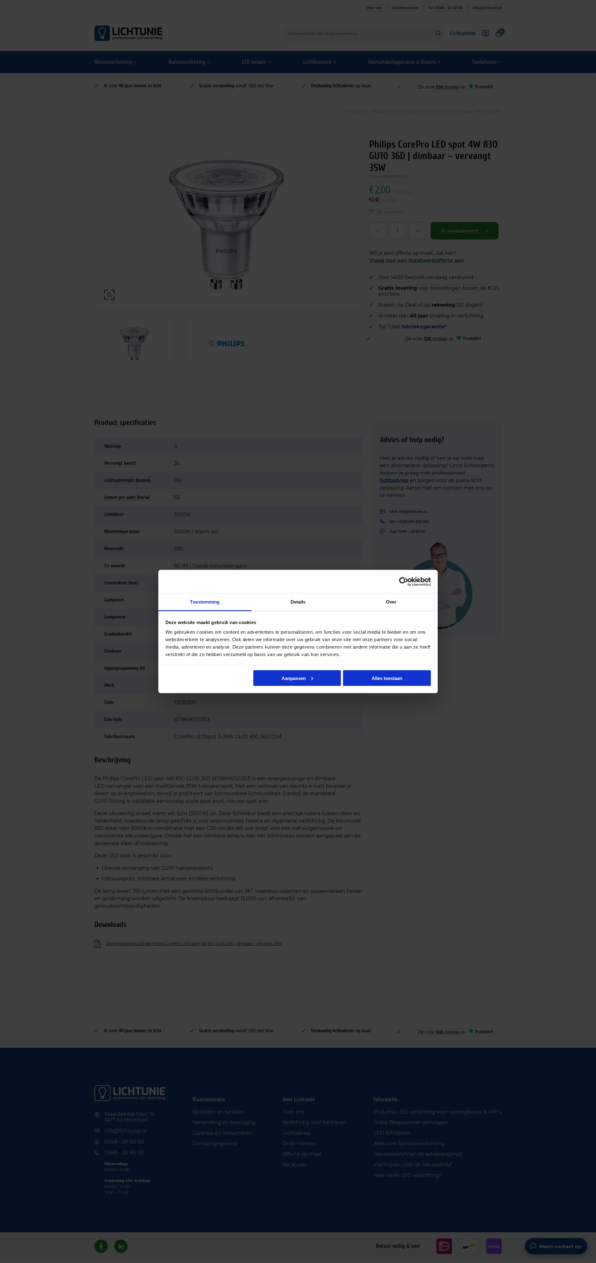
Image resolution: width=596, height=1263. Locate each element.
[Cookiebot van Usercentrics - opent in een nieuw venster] (404, 581)
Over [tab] (391, 601)
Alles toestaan (387, 678)
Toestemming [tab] (204, 601)
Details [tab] (298, 601)
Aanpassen (294, 678)
